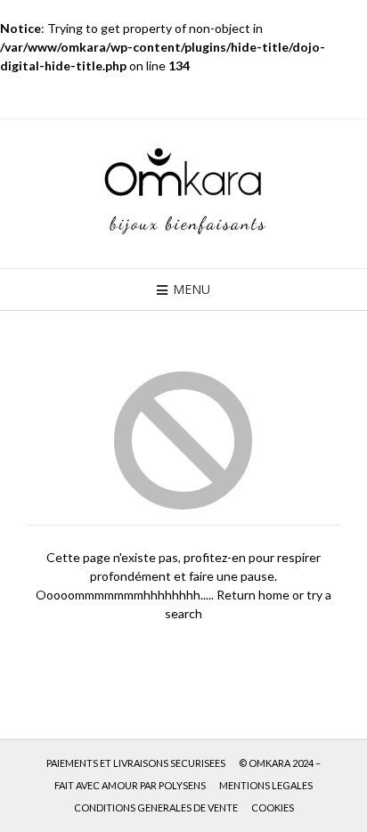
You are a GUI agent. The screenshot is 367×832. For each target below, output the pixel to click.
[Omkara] (183, 194)
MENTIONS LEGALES (266, 785)
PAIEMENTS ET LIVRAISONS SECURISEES (135, 763)
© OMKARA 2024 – (280, 763)
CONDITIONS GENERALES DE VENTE (156, 807)
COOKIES (272, 807)
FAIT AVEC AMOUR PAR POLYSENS (130, 785)
